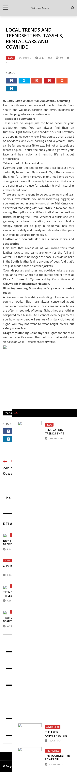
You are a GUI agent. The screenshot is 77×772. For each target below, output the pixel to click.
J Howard (26, 58)
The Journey (52, 750)
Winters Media (40, 8)
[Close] (16, 413)
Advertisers (52, 727)
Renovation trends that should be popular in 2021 (56, 435)
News (10, 58)
